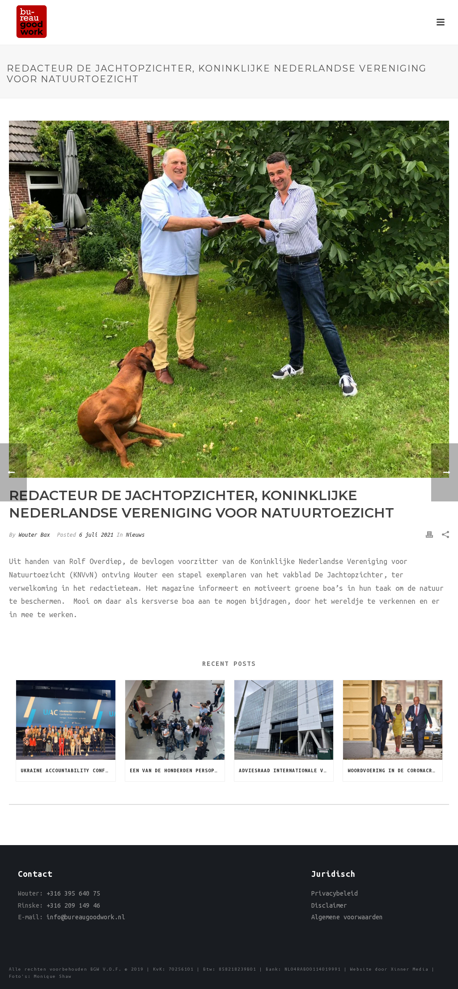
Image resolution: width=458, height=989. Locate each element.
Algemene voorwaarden (347, 917)
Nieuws (135, 534)
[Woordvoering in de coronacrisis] (392, 720)
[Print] (429, 534)
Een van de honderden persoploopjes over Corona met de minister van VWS (177, 770)
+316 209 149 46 (73, 905)
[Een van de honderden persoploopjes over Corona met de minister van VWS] (175, 720)
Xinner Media (409, 969)
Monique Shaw (53, 976)
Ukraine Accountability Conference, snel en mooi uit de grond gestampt (68, 770)
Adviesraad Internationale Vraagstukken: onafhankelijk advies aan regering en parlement (286, 770)
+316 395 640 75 (73, 893)
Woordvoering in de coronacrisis (395, 770)
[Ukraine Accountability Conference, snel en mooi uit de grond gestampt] (65, 720)
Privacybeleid (334, 893)
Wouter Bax (34, 534)
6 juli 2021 (96, 534)
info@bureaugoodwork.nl (86, 917)
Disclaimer (329, 905)
